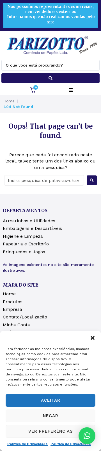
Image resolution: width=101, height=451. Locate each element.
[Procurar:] (44, 180)
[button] (92, 338)
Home (9, 101)
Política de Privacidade (27, 444)
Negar (50, 415)
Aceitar (50, 400)
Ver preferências (50, 431)
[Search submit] (50, 78)
